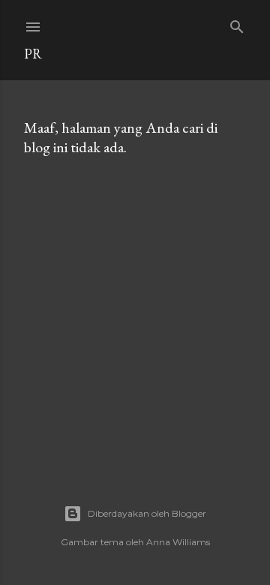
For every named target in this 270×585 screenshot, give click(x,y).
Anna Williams (178, 542)
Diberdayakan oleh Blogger (147, 513)
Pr (33, 53)
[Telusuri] (237, 23)
